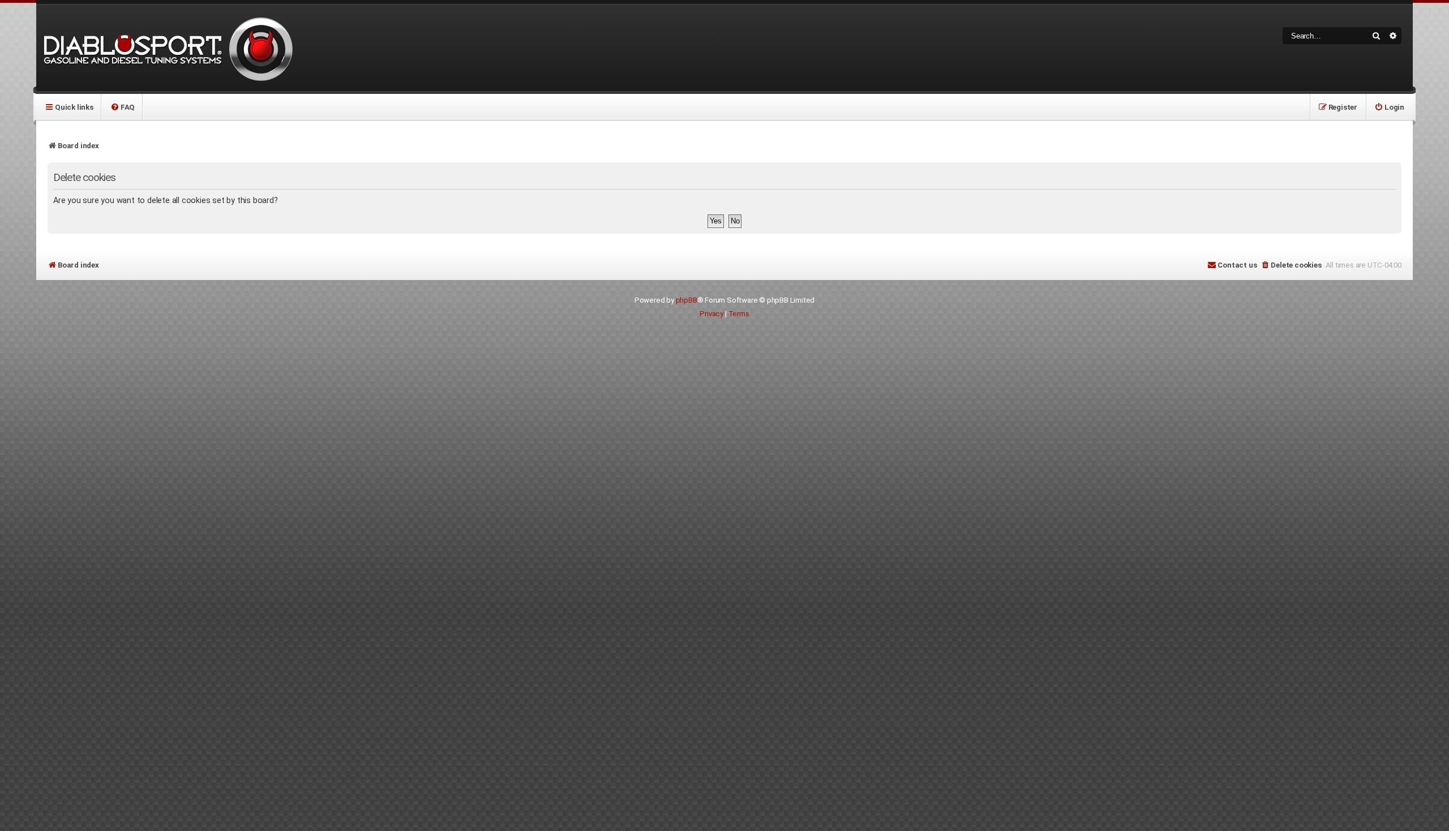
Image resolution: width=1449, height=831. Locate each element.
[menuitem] (122, 107)
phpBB (686, 300)
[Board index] (166, 48)
